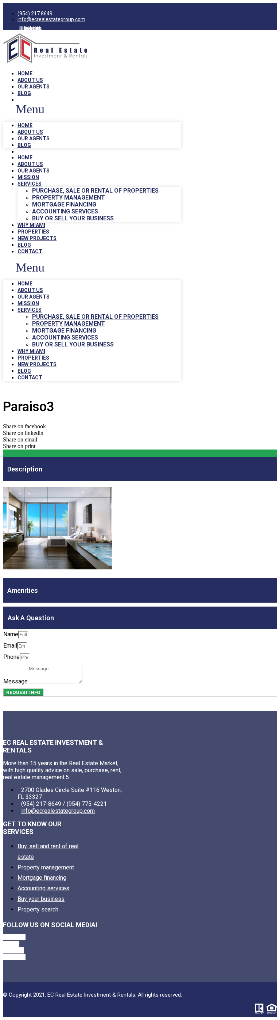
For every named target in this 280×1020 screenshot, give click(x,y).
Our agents (34, 87)
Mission (28, 177)
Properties (33, 232)
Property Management (68, 197)
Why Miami (31, 225)
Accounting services (65, 211)
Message (15, 681)
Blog (24, 93)
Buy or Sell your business (73, 218)
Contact (30, 251)
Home (25, 73)
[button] (92, 109)
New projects (37, 238)
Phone (11, 656)
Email (10, 645)
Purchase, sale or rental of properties (95, 190)
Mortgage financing (64, 204)
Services (30, 184)
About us (30, 80)
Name (10, 634)
